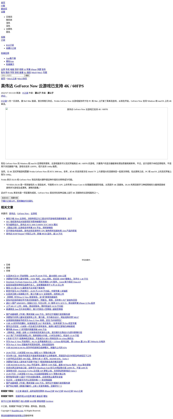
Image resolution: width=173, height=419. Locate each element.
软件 (44, 69)
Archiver (49, 401)
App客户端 (11, 58)
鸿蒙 (39, 69)
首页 (3, 3)
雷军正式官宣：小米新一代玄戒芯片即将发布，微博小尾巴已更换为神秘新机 (40, 326)
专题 (45, 72)
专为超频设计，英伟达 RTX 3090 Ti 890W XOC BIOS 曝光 (32, 225)
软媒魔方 (10, 64)
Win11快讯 (22, 79)
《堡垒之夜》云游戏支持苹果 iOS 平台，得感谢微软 (29, 228)
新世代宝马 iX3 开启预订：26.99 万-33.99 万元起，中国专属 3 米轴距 (37, 291)
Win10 (34, 72)
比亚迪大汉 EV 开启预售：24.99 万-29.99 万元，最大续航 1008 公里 (36, 276)
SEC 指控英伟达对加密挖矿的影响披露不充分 (26, 222)
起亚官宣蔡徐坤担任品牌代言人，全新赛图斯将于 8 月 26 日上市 (35, 285)
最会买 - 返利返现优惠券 (33, 391)
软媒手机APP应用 (24, 396)
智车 (3, 72)
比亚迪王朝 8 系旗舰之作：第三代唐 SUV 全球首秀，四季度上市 (35, 294)
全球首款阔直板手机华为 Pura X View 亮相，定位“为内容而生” (34, 320)
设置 (3, 12)
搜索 (27, 75)
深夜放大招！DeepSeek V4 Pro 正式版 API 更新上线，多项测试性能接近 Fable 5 (41, 371)
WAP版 (33, 401)
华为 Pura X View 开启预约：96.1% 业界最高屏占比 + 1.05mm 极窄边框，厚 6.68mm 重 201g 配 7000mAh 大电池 (55, 342)
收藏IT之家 (11, 48)
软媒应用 (5, 53)
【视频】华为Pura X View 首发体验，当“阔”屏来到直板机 (31, 297)
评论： (4, 96)
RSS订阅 (10, 45)
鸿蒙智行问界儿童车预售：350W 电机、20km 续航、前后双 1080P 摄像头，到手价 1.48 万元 (47, 279)
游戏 (17, 72)
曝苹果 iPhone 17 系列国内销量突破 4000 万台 (26, 329)
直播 (21, 72)
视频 (21, 69)
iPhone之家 (49, 391)
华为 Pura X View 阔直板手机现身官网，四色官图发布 (30, 345)
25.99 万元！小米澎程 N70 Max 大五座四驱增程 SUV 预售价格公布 (36, 374)
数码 (8, 72)
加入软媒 (25, 401)
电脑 (12, 69)
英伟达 (12, 213)
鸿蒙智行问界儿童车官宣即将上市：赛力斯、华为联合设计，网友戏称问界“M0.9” (42, 317)
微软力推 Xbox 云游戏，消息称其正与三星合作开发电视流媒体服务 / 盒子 (39, 219)
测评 (17, 69)
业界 (3, 69)
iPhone (34, 69)
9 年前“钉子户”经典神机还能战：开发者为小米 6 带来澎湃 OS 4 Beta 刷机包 (39, 338)
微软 (29, 72)
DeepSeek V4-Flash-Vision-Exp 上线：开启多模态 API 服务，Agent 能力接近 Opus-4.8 (43, 282)
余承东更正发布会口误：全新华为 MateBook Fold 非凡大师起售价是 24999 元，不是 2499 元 (47, 368)
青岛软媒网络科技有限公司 (13, 416)
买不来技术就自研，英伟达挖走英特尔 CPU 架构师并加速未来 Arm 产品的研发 (41, 231)
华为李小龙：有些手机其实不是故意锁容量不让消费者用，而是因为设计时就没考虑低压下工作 (48, 356)
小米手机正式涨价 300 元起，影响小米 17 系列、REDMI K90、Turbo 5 (37, 359)
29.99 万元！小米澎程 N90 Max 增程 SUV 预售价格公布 (30, 353)
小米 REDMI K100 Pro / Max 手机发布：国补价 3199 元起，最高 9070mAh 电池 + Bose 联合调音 (48, 365)
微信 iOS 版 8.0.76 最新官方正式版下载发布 (25, 288)
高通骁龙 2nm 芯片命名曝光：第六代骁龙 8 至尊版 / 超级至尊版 (34, 309)
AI (25, 69)
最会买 (4, 9)
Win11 (39, 72)
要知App (10, 61)
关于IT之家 (6, 401)
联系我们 (16, 401)
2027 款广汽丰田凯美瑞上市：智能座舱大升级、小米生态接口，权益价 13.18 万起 (42, 335)
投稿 (3, 37)
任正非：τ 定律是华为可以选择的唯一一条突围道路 (29, 380)
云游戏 (34, 213)
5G (25, 72)
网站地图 (41, 401)
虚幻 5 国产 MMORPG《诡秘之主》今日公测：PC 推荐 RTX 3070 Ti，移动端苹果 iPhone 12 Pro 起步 (50, 303)
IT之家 (25, 93)
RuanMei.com (17, 411)
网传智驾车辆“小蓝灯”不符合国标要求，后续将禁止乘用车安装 (34, 377)
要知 (45, 396)
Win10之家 (68, 391)
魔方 (34, 396)
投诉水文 (5, 198)
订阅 (3, 40)
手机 (8, 69)
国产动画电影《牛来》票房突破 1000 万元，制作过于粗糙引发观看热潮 (38, 314)
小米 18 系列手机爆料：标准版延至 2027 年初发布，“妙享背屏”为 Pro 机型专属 (41, 323)
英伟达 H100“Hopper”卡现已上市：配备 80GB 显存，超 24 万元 (34, 234)
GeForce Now (23, 213)
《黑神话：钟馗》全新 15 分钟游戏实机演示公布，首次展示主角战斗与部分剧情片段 (44, 332)
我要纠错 (14, 198)
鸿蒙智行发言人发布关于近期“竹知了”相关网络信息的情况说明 (34, 362)
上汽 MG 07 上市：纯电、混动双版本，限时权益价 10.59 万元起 (34, 306)
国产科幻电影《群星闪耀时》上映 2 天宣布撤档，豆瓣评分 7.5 (34, 386)
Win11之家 (11, 79)
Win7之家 (59, 391)
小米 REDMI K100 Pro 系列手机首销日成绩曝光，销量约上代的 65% (36, 348)
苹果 (28, 69)
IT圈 (3, 6)
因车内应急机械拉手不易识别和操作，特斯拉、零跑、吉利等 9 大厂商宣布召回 (41, 300)
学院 (12, 72)
